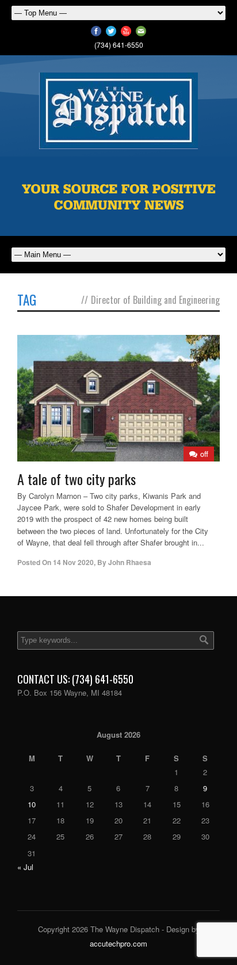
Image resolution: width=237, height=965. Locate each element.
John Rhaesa (129, 562)
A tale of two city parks (76, 478)
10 (32, 804)
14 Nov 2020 (73, 562)
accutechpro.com (118, 943)
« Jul (25, 866)
